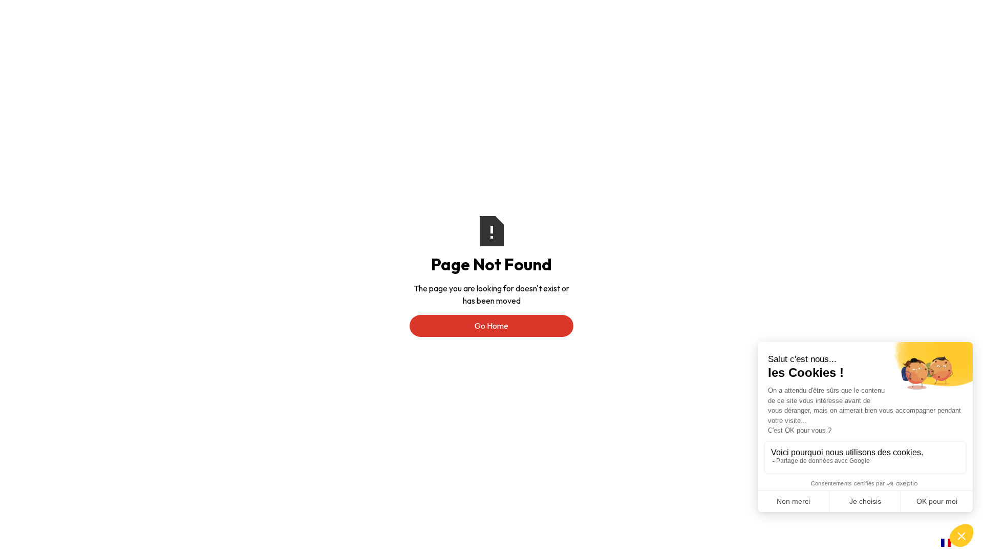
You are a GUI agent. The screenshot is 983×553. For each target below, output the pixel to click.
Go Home (491, 326)
